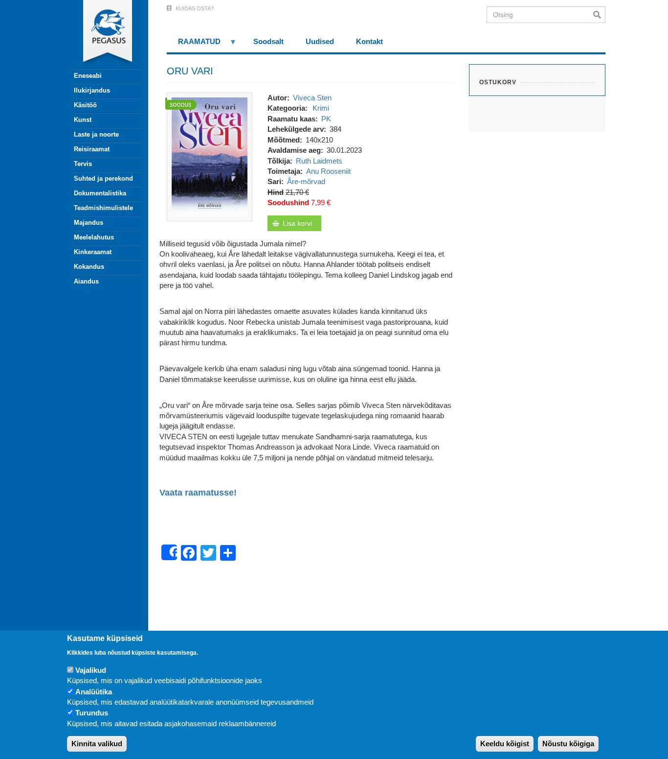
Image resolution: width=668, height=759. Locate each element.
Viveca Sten (312, 98)
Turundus (91, 713)
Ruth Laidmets (319, 161)
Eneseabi (88, 75)
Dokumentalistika (100, 193)
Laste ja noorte (96, 134)
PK (326, 119)
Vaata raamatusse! (198, 493)
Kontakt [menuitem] (369, 41)
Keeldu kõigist (504, 744)
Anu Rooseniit (328, 171)
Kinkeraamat (92, 252)
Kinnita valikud (96, 744)
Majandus (88, 222)
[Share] (169, 552)
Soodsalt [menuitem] (268, 41)
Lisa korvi (297, 223)
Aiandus (86, 281)
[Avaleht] (102, 34)
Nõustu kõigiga (568, 744)
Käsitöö (85, 105)
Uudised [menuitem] (320, 41)
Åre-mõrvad (306, 181)
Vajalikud (90, 670)
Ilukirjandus (92, 90)
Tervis (83, 163)
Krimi (320, 108)
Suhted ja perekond (103, 178)
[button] (209, 156)
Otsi (599, 14)
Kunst (82, 119)
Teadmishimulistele (103, 208)
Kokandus (89, 266)
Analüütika (93, 692)
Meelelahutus (94, 237)
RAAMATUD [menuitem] (194, 44)
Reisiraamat (92, 149)
